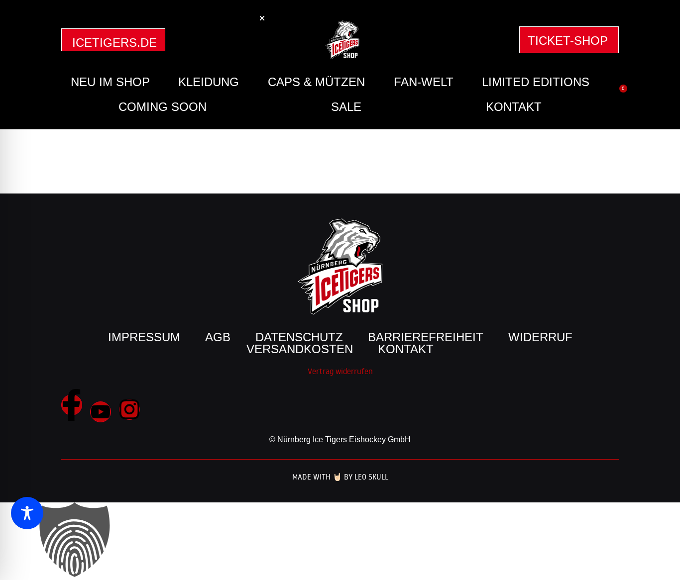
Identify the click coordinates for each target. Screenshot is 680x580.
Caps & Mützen (316, 82)
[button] (340, 541)
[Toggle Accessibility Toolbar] (27, 513)
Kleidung (208, 82)
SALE (346, 106)
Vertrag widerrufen (340, 371)
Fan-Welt (423, 82)
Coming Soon (162, 106)
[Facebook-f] (71, 404)
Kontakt (514, 106)
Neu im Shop (110, 82)
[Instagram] (129, 409)
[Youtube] (100, 411)
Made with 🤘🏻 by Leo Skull (340, 477)
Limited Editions (535, 82)
